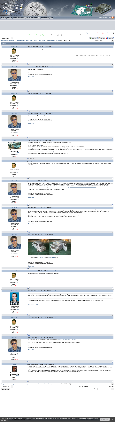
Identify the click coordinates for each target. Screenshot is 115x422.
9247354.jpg (40, 257)
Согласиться (104, 419)
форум (9, 17)
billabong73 (14, 67)
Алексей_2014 (14, 46)
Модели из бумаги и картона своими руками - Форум (15, 40)
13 (55, 337)
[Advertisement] (57, 25)
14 (55, 364)
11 (55, 290)
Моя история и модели (33, 304)
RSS (112, 33)
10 (55, 271)
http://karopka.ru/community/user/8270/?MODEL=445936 (82, 187)
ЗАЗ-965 (63, 40)
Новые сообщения (85, 33)
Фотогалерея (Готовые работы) (38, 40)
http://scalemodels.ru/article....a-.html (67, 339)
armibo (14, 140)
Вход (51, 17)
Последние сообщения (19, 17)
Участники (93, 33)
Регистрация (45, 17)
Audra (14, 364)
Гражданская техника (54, 40)
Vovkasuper (14, 290)
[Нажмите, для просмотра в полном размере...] (38, 254)
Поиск (108, 33)
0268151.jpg (51, 257)
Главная (4, 17)
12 (55, 317)
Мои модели (31, 76)
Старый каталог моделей (33, 17)
